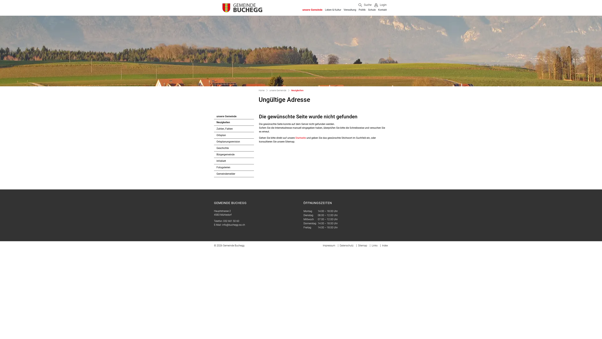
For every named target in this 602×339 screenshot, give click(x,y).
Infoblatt (221, 160)
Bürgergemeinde (226, 154)
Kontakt (382, 9)
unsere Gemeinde (312, 9)
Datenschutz (347, 245)
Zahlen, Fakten (225, 128)
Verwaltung (350, 9)
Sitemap (362, 245)
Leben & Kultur (333, 9)
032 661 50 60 (231, 221)
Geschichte (223, 148)
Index (385, 245)
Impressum (329, 245)
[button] (365, 5)
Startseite (300, 137)
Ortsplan (221, 135)
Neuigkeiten (225, 123)
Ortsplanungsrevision (228, 141)
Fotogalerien (223, 167)
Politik (362, 9)
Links (375, 245)
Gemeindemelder (226, 173)
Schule (372, 9)
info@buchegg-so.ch (233, 224)
